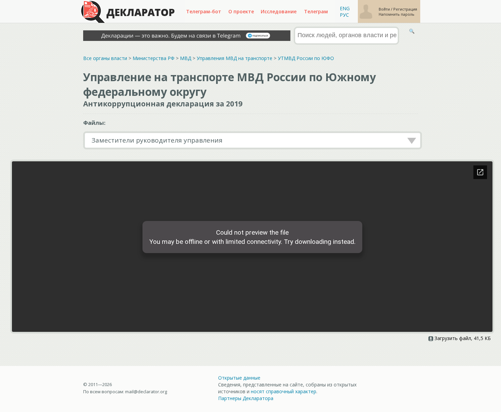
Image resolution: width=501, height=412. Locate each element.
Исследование (279, 11)
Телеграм (316, 11)
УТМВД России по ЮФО (306, 58)
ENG (345, 8)
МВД (185, 58)
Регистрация (405, 9)
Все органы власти (105, 58)
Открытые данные (239, 377)
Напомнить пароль (396, 14)
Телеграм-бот (203, 11)
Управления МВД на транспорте (234, 58)
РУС (344, 15)
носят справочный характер (283, 391)
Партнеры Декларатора (245, 398)
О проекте (241, 11)
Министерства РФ (153, 58)
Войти (385, 9)
